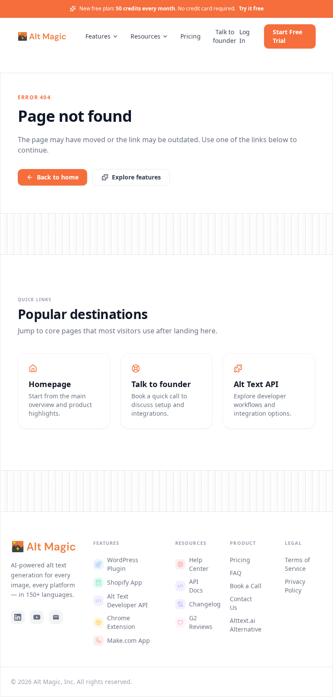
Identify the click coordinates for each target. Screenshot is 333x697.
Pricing (190, 36)
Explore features (136, 177)
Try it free (251, 8)
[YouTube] (37, 617)
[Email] (56, 617)
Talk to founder (224, 36)
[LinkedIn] (18, 617)
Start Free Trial (287, 36)
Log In (244, 36)
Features (98, 36)
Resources (145, 36)
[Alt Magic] (41, 36)
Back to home (57, 177)
